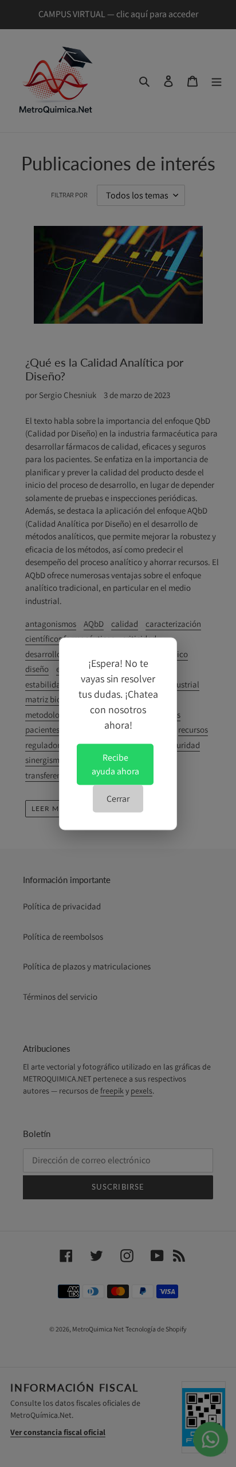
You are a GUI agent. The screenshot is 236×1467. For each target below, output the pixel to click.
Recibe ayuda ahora (115, 764)
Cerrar (118, 798)
